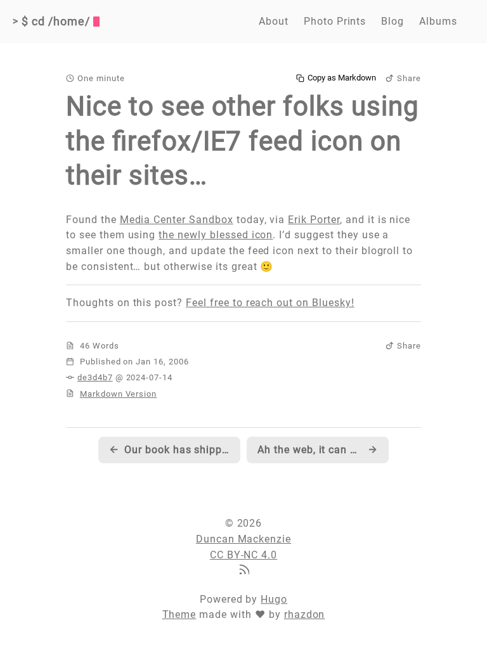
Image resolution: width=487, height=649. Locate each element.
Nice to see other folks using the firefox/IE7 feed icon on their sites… (242, 141)
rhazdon (304, 614)
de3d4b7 (95, 377)
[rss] (243, 571)
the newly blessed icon (216, 235)
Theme (179, 614)
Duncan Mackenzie (243, 539)
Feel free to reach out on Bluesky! (270, 303)
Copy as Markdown (342, 78)
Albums (438, 21)
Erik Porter (314, 220)
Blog (392, 21)
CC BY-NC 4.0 (244, 555)
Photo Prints (335, 21)
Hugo (274, 599)
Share (409, 78)
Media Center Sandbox (176, 220)
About (274, 21)
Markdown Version (118, 394)
